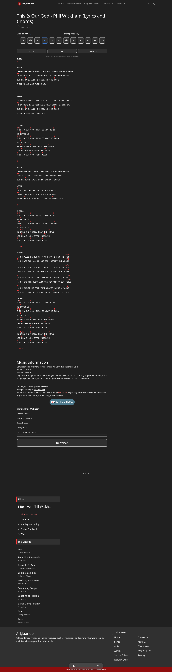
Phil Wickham (39, 389)
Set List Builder (74, 3)
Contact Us (108, 3)
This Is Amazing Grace (26, 432)
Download (62, 443)
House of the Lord (24, 418)
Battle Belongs (23, 413)
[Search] (149, 4)
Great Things (22, 423)
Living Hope (22, 427)
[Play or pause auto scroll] (74, 666)
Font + (31, 51)
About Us (120, 3)
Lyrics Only (93, 51)
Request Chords (91, 3)
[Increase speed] (91, 666)
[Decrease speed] (81, 666)
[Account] (154, 4)
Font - (62, 51)
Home (61, 3)
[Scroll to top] (98, 666)
